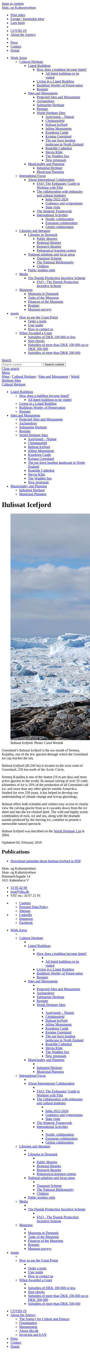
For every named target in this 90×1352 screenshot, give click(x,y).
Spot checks (36, 341)
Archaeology (46, 101)
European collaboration (61, 223)
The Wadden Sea (57, 156)
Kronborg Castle (56, 132)
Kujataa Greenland (58, 136)
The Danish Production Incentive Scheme (56, 278)
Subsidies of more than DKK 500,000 (54, 353)
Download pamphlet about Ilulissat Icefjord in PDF (45, 861)
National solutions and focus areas (51, 254)
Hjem (5, 376)
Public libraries (47, 239)
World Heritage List (67, 831)
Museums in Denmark (43, 294)
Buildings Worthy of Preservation (60, 85)
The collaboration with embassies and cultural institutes (60, 193)
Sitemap (24, 911)
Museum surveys (39, 309)
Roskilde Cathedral (58, 148)
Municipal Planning (50, 172)
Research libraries (49, 246)
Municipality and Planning (46, 164)
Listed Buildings (39, 66)
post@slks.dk (19, 891)
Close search (10, 368)
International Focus (32, 176)
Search (6, 360)
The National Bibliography (55, 262)
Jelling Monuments (58, 128)
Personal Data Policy (33, 907)
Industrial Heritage (49, 168)
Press (14, 42)
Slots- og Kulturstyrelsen (19, 7)
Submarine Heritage (50, 105)
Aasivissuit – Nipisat (59, 117)
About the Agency (23, 34)
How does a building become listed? (62, 69)
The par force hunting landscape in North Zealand (64, 142)
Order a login (37, 321)
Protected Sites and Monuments (58, 97)
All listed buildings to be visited (49, 400)
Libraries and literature (34, 231)
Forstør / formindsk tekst (27, 19)
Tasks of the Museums (43, 297)
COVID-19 (18, 31)
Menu (6, 372)
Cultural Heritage (31, 62)
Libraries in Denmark (42, 235)
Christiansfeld (54, 121)
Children (43, 266)
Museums (26, 290)
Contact (15, 46)
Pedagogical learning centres (56, 250)
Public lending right (41, 270)
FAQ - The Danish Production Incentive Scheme (58, 284)
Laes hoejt (17, 23)
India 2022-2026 (56, 199)
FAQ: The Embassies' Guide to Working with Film (58, 185)
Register (42, 89)
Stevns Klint (53, 152)
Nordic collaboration (59, 219)
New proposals (55, 160)
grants (14, 313)
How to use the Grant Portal (38, 317)
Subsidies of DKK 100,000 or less (51, 337)
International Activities (52, 215)
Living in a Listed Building (55, 81)
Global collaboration (59, 227)
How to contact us (40, 329)
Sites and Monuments (43, 93)
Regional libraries (49, 242)
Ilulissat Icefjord (56, 124)
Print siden (17, 15)
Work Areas (18, 58)
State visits (52, 207)
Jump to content (13, 3)
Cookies (25, 903)
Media (23, 274)
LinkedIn (25, 915)
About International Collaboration (51, 180)
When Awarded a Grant (35, 333)
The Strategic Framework (54, 211)
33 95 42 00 (18, 888)
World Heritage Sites (51, 113)
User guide (35, 325)
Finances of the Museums (45, 301)
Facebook (26, 922)
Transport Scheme (49, 258)
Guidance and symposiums (64, 203)
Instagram (26, 919)
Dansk (14, 50)
